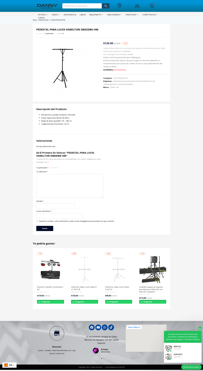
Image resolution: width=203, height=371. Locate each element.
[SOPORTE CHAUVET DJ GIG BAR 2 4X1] (50, 269)
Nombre (40, 201)
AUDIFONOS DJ (70, 14)
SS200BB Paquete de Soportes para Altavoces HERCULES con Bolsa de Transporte (151, 289)
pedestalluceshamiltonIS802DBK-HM (141, 81)
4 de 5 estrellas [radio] (55, 168)
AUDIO (55, 14)
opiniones (49, 33)
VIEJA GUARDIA (113, 14)
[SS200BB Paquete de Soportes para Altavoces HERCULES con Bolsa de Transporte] (152, 269)
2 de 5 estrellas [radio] (52, 168)
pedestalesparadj (119, 81)
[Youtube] (98, 327)
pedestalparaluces (111, 84)
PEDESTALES (131, 14)
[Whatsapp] (105, 327)
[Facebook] (92, 327)
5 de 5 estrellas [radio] (57, 168)
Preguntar (45, 302)
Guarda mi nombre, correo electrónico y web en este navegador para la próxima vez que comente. (76, 221)
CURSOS (41, 17)
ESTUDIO (42, 14)
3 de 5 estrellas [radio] (54, 168)
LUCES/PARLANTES (57, 20)
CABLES (83, 14)
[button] (151, 6)
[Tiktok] (111, 327)
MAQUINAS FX (95, 14)
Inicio (35, 20)
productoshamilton (126, 84)
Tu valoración (42, 172)
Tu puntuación (42, 168)
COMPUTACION (149, 14)
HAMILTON (114, 87)
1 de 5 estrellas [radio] (50, 168)
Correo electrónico (44, 211)
